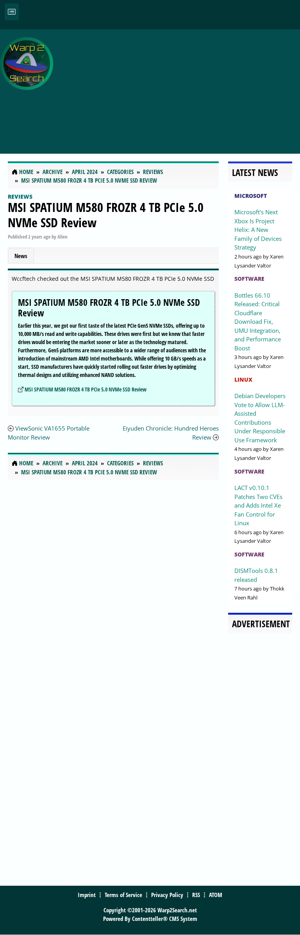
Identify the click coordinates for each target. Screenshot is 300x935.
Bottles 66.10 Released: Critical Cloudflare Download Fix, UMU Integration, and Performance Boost (257, 321)
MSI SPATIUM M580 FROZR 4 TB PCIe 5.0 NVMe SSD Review (106, 214)
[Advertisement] (178, 87)
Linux (243, 379)
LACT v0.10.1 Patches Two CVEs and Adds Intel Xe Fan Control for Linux (258, 505)
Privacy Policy (167, 895)
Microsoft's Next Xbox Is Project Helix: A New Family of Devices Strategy (258, 229)
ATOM (215, 895)
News (20, 256)
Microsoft (250, 195)
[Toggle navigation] (11, 12)
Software (249, 278)
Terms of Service (123, 895)
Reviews (20, 196)
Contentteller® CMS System (164, 918)
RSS (196, 895)
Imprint (87, 895)
